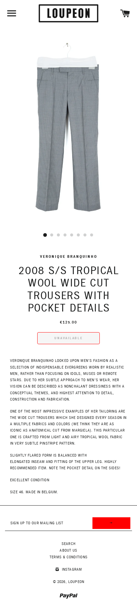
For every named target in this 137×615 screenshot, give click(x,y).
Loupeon (76, 582)
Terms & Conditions (68, 557)
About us (68, 550)
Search (68, 544)
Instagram (71, 569)
